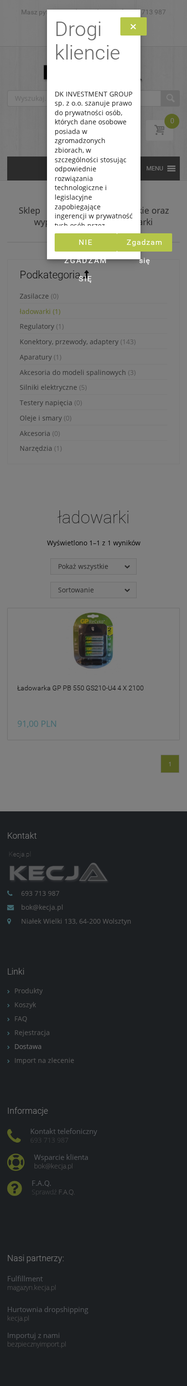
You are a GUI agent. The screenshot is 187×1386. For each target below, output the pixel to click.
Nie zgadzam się (85, 245)
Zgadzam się (145, 245)
